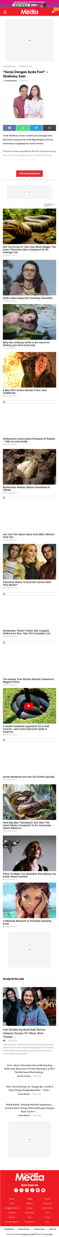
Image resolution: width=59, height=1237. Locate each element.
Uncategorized (25, 66)
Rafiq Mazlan (11, 81)
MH (4, 1040)
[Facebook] (16, 1190)
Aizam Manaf (24, 1094)
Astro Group (48, 1234)
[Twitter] (27, 1190)
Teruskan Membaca (29, 173)
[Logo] (29, 11)
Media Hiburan (9, 66)
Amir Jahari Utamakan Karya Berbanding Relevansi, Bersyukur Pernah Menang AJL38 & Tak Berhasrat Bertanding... (29, 1069)
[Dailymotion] (43, 1190)
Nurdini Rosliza (24, 1076)
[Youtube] (38, 1190)
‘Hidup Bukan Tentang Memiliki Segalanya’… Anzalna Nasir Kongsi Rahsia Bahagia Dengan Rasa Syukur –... (29, 1108)
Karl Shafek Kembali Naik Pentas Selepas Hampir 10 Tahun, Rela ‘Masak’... (24, 1033)
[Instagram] (21, 1190)
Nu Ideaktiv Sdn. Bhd (27, 1234)
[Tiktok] (32, 1190)
